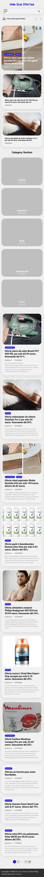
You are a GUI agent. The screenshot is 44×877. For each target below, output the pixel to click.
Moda (22, 241)
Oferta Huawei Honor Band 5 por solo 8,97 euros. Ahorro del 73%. (22, 805)
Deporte (22, 180)
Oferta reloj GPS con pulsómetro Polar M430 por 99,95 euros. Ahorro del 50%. (22, 837)
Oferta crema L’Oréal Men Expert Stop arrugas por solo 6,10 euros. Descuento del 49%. (22, 676)
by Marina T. (7, 67)
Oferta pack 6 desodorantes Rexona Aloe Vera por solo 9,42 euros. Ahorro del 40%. (16, 19)
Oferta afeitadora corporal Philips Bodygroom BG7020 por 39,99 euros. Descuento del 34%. (22, 610)
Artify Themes (15, 874)
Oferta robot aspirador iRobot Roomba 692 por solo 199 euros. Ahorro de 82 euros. (21, 60)
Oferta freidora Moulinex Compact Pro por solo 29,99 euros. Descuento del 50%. (19, 742)
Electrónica (9, 54)
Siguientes (29, 861)
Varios (18, 54)
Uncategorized (22, 271)
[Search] (39, 11)
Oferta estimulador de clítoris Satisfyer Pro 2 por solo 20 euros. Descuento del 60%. (21, 139)
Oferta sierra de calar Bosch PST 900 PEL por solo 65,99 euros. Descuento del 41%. (21, 101)
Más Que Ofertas (22, 4)
